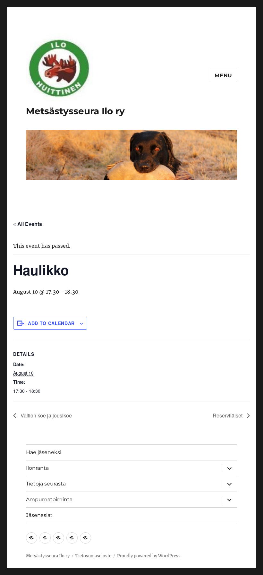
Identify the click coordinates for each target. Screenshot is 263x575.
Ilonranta (37, 468)
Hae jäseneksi (43, 452)
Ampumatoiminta (49, 499)
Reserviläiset (228, 415)
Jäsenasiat (39, 515)
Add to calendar (51, 323)
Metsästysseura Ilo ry (75, 111)
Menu (223, 76)
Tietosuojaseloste (93, 556)
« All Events (27, 223)
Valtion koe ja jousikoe (45, 415)
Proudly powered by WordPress (149, 556)
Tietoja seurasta (46, 484)
